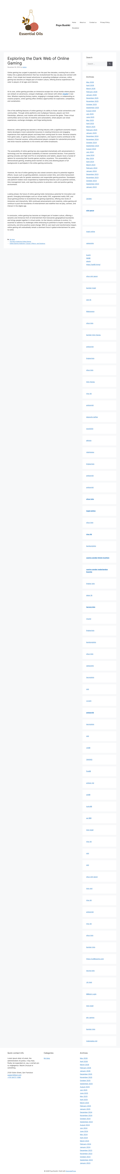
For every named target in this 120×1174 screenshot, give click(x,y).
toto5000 (89, 429)
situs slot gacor (92, 276)
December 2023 (92, 174)
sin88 (88, 795)
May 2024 (90, 158)
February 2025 (91, 130)
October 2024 (91, 143)
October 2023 (91, 181)
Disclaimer (75, 28)
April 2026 (90, 85)
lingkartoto (90, 358)
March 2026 (90, 89)
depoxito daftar (92, 417)
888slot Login (91, 994)
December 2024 (92, 136)
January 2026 (91, 95)
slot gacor (90, 210)
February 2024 (91, 168)
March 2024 (90, 165)
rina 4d (89, 394)
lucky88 (89, 806)
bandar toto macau (93, 335)
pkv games (90, 1018)
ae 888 (88, 818)
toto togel (89, 830)
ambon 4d (90, 783)
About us (83, 22)
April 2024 (90, 162)
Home (74, 22)
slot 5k (88, 300)
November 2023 (92, 177)
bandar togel (91, 288)
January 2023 (91, 187)
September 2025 (92, 108)
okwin (88, 261)
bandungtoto (91, 546)
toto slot (89, 888)
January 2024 (91, 171)
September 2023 (92, 184)
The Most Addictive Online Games (20, 241)
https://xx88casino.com (95, 959)
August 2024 (91, 149)
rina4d (65, 94)
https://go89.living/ (93, 264)
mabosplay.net (91, 1041)
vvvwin (88, 701)
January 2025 (91, 133)
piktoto (88, 440)
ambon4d (90, 347)
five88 (88, 771)
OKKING (89, 759)
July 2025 (90, 114)
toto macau (90, 382)
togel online (90, 232)
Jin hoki (89, 982)
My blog (12, 239)
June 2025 (90, 117)
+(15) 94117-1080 (14, 1077)
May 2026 (90, 82)
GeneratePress (71, 1171)
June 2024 (90, 155)
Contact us (93, 22)
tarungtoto (90, 677)
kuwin (88, 255)
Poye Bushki (63, 25)
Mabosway (90, 311)
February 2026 (91, 92)
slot (87, 689)
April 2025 (90, 123)
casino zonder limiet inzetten (97, 558)
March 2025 (90, 127)
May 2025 (90, 120)
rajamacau (90, 452)
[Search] (109, 64)
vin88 (88, 748)
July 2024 (90, 152)
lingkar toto (90, 584)
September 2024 (92, 146)
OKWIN (89, 199)
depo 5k (89, 595)
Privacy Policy (105, 22)
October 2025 (91, 104)
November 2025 (92, 101)
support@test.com (14, 1075)
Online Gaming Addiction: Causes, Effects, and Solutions (27, 243)
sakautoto (90, 243)
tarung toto (90, 607)
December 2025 (92, 98)
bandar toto (90, 947)
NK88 (88, 258)
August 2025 (91, 111)
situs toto (89, 323)
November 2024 (92, 139)
